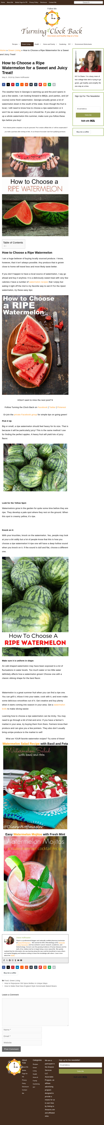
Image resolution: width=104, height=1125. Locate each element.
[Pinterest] (10, 960)
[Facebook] (4, 960)
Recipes (15, 44)
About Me (10, 2)
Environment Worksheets (83, 44)
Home (3, 2)
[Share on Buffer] (31, 84)
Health (37, 44)
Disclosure (43, 2)
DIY (69, 44)
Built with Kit (88, 121)
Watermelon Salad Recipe (21, 743)
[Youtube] (18, 960)
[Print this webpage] (54, 84)
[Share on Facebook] (3, 84)
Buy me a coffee (10, 973)
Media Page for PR (21, 2)
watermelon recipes (39, 282)
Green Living (26, 44)
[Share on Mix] (45, 84)
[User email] (21, 960)
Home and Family (49, 44)
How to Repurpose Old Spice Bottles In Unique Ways (25, 983)
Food (6, 981)
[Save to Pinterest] (12, 84)
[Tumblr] (15, 960)
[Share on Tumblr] (35, 84)
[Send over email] (49, 84)
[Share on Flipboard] (40, 84)
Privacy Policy (33, 2)
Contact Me (52, 2)
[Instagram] (13, 960)
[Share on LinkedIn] (17, 84)
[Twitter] (7, 960)
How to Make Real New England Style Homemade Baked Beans (30, 986)
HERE (13, 955)
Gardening (62, 44)
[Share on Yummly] (26, 84)
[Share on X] (8, 84)
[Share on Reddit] (22, 84)
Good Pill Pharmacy (24, 942)
